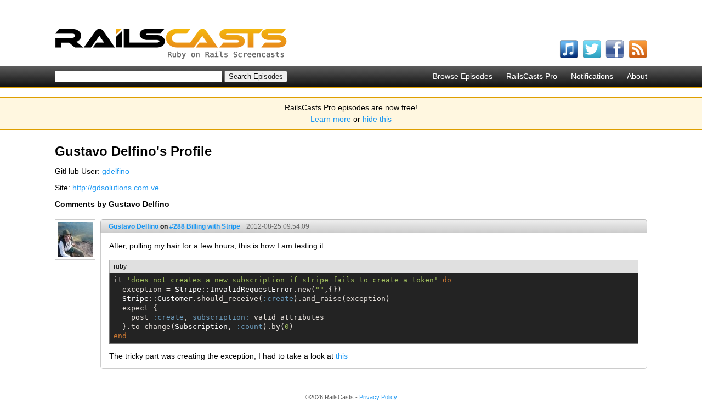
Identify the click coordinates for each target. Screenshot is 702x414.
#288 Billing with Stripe (204, 226)
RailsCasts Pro (531, 76)
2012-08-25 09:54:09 (277, 226)
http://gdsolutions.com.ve (115, 187)
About (637, 76)
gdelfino (115, 171)
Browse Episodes (462, 76)
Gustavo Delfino (133, 226)
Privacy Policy (378, 397)
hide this (377, 119)
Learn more (330, 119)
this (342, 355)
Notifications (592, 76)
